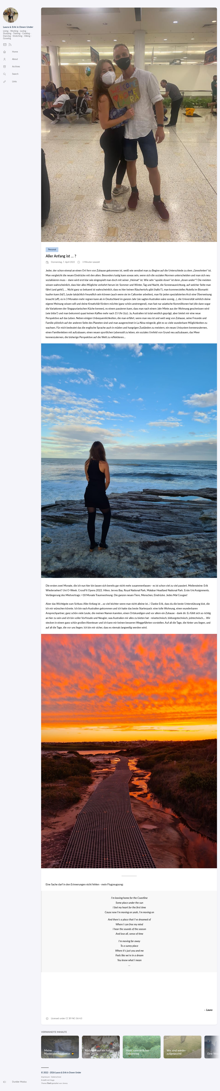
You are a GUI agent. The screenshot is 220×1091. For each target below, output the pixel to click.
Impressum (45, 1077)
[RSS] (10, 45)
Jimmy (65, 1083)
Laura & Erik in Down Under (18, 27)
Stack (49, 1083)
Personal (52, 250)
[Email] (5, 45)
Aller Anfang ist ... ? (61, 256)
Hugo (52, 1080)
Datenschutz (56, 1077)
